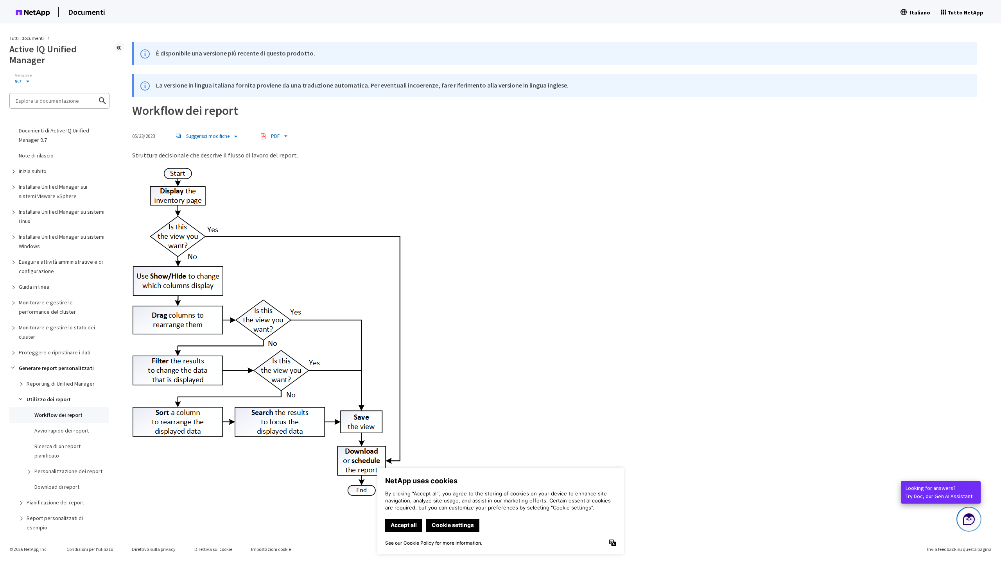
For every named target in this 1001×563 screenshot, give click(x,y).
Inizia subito (33, 171)
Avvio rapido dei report (61, 430)
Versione (23, 75)
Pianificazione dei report (55, 502)
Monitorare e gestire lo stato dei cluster (57, 332)
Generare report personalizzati (56, 368)
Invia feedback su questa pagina (959, 549)
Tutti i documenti (26, 38)
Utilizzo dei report (49, 399)
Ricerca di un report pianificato (57, 451)
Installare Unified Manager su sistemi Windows (61, 241)
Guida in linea (34, 286)
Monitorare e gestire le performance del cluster (47, 307)
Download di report (56, 486)
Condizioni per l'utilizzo (89, 549)
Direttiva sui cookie (213, 549)
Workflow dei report (58, 414)
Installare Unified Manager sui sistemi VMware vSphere (53, 191)
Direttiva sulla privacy (154, 549)
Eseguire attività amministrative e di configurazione (61, 266)
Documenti (86, 12)
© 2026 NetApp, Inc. (28, 549)
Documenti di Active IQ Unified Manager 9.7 (54, 135)
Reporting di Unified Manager (61, 383)
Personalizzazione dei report (68, 471)
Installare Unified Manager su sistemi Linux (61, 216)
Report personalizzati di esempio (55, 523)
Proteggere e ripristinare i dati (54, 352)
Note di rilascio (36, 155)
